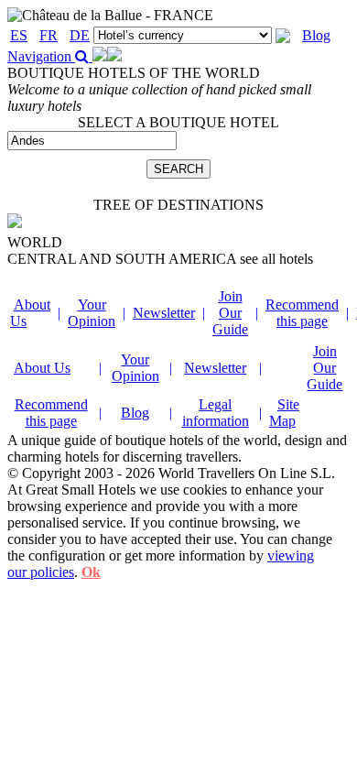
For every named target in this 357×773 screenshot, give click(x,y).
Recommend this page (302, 313)
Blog (316, 35)
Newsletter (164, 313)
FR (48, 35)
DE (80, 35)
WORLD (34, 242)
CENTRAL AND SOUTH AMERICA (160, 259)
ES (18, 35)
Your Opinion (91, 313)
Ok (91, 572)
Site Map (284, 413)
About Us (42, 368)
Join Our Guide (230, 313)
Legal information (215, 413)
